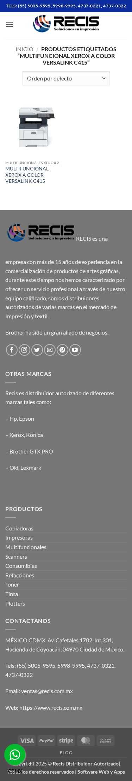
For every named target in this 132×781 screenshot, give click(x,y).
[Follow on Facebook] (12, 350)
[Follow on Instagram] (24, 350)
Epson (26, 418)
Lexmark (30, 467)
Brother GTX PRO (31, 451)
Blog (66, 752)
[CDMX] (14, 754)
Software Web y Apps (101, 772)
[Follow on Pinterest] (62, 350)
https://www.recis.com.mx (50, 707)
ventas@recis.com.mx (47, 690)
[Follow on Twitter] (37, 350)
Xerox (17, 434)
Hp (13, 418)
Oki (14, 467)
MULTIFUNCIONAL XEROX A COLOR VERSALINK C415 (27, 175)
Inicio (24, 49)
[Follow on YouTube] (75, 350)
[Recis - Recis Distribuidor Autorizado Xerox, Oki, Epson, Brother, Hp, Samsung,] (66, 24)
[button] (9, 24)
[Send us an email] (50, 350)
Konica (34, 434)
